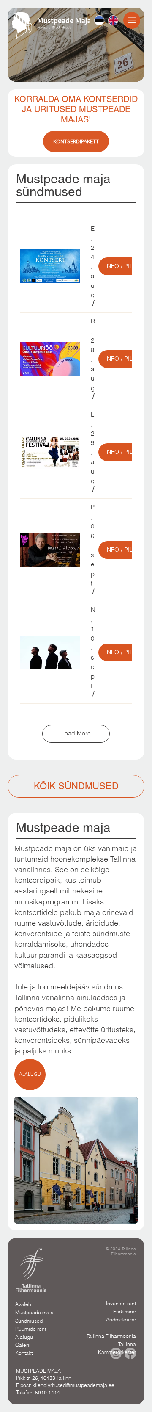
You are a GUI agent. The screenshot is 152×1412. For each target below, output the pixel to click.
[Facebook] (130, 1353)
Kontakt (24, 1353)
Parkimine (124, 1311)
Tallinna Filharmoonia (111, 1336)
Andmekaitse (121, 1319)
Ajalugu (24, 1337)
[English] (113, 20)
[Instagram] (116, 1353)
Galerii (22, 1345)
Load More (76, 733)
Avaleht (24, 1304)
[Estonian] (99, 20)
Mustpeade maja (34, 1312)
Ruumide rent (30, 1329)
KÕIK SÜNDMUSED (76, 786)
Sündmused (29, 1321)
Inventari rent (121, 1303)
